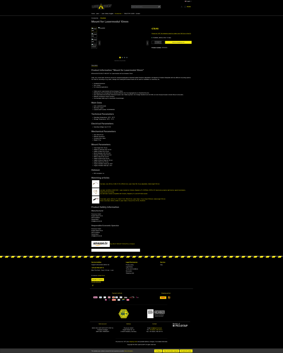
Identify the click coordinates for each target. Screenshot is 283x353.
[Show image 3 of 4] (124, 57)
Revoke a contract (97, 279)
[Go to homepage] (101, 6)
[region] (120, 43)
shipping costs (133, 341)
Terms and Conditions (132, 269)
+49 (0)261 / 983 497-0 (155, 329)
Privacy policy (130, 265)
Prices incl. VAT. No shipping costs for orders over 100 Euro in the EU (171, 33)
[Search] (159, 6)
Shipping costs (130, 273)
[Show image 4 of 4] (126, 57)
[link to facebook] (92, 285)
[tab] (94, 65)
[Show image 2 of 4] (122, 57)
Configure (158, 351)
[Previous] (99, 43)
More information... (128, 351)
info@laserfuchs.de (156, 328)
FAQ (161, 265)
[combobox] (144, 6)
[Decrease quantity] (153, 42)
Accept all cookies (186, 351)
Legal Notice (129, 267)
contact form (101, 275)
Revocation (129, 271)
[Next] (147, 43)
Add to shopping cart (178, 42)
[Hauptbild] (123, 43)
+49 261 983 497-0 (97, 267)
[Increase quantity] (163, 42)
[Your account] (181, 6)
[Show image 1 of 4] (120, 57)
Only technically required (171, 351)
